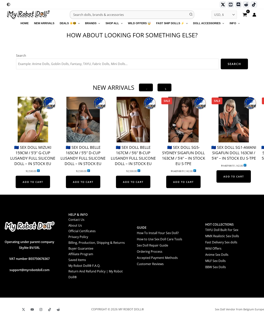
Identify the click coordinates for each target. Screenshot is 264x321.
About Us (75, 225)
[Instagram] (41, 309)
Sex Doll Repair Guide (152, 245)
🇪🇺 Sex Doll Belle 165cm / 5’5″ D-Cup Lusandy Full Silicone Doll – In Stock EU (83, 155)
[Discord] (238, 4)
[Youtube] (230, 4)
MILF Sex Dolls (215, 261)
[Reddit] (246, 4)
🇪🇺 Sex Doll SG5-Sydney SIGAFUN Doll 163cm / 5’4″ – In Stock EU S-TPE (183, 155)
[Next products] (164, 87)
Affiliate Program (80, 254)
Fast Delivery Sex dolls (221, 242)
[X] (23, 309)
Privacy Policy (78, 237)
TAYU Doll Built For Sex (221, 230)
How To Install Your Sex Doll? (158, 233)
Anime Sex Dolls (216, 255)
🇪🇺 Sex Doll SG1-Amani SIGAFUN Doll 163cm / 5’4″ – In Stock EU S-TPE (233, 153)
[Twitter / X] (223, 4)
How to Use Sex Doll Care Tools (159, 239)
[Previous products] (146, 87)
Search (21, 55)
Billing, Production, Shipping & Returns (96, 243)
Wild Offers (213, 248)
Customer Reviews (150, 264)
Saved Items (77, 260)
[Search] (191, 15)
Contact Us (76, 219)
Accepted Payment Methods (157, 258)
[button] (78, 23)
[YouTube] (32, 309)
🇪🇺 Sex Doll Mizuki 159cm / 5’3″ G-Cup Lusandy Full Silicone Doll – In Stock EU (32, 155)
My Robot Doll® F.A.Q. (84, 266)
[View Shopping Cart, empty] (245, 15)
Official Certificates (82, 231)
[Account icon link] (254, 15)
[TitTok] (49, 309)
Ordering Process (149, 251)
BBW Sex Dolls (215, 267)
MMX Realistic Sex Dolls (222, 236)
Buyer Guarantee (80, 248)
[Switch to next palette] (8, 4)
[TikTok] (254, 4)
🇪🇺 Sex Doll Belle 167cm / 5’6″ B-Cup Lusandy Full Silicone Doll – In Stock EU (133, 155)
